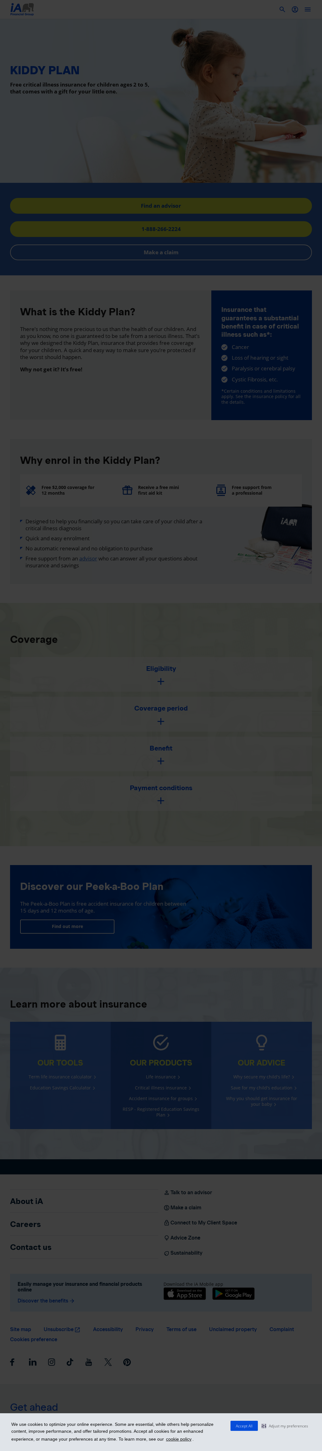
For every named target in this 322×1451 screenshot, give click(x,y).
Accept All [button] (244, 1426)
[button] (284, 1426)
